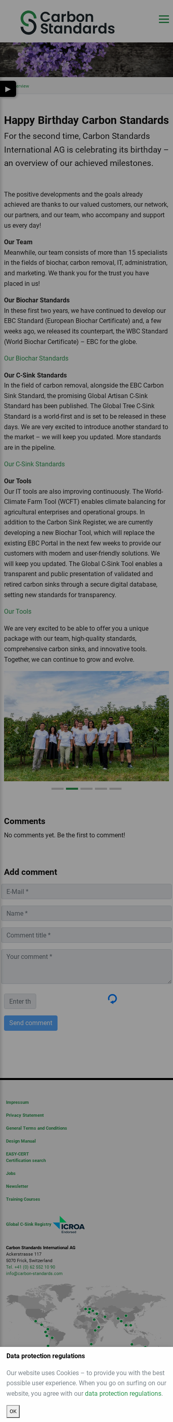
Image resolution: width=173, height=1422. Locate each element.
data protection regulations (123, 1393)
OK (13, 1411)
